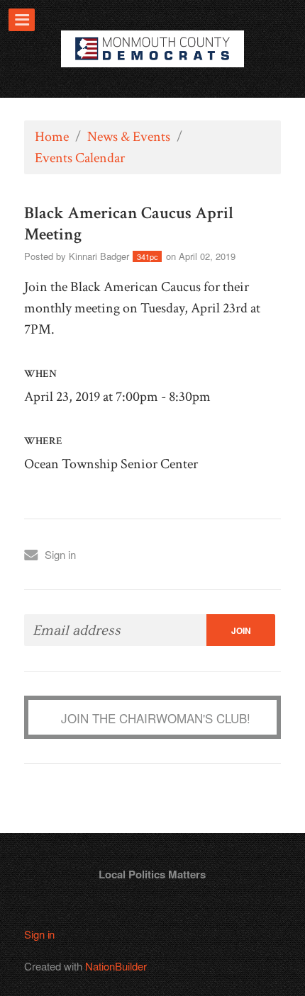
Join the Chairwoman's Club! (155, 718)
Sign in (60, 554)
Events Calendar (80, 158)
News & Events (128, 137)
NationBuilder (116, 965)
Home (52, 137)
